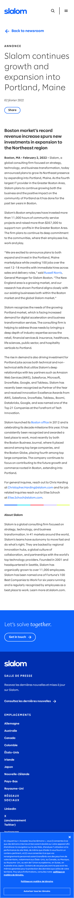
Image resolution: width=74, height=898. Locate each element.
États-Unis (11, 752)
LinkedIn (10, 809)
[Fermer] (70, 837)
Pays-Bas (11, 781)
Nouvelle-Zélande (16, 774)
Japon (8, 767)
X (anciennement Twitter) (15, 820)
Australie (10, 731)
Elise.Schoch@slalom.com (25, 497)
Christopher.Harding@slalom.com (30, 487)
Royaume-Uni (14, 788)
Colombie (11, 745)
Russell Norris (53, 272)
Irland (8, 759)
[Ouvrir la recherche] (52, 10)
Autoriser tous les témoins (37, 891)
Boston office (40, 422)
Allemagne (11, 723)
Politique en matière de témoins (37, 881)
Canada (9, 738)
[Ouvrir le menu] (66, 10)
